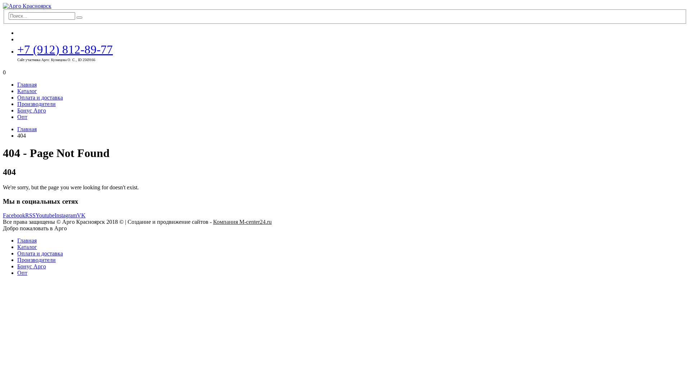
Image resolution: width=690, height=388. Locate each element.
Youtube (45, 215)
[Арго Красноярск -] (27, 6)
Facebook (14, 215)
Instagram (66, 215)
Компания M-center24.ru (242, 222)
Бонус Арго (31, 110)
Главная (27, 85)
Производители (36, 104)
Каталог (27, 91)
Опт (22, 117)
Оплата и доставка (40, 97)
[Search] (79, 18)
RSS (30, 215)
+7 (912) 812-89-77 (65, 49)
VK (81, 215)
